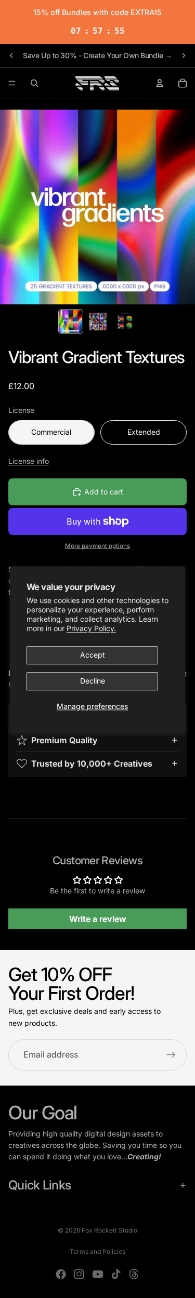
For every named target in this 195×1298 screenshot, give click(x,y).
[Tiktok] (116, 1274)
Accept (92, 655)
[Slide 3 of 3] (124, 321)
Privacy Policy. (91, 628)
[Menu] (12, 83)
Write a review (97, 919)
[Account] (159, 83)
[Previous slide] (11, 55)
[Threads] (134, 1274)
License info (28, 461)
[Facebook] (61, 1274)
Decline (92, 681)
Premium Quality (64, 740)
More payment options (97, 546)
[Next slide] (183, 55)
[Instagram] (79, 1274)
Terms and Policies (97, 1251)
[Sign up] (171, 1055)
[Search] (34, 83)
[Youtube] (98, 1274)
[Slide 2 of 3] (97, 321)
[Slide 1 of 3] (70, 321)
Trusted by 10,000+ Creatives (91, 763)
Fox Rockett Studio (109, 1230)
